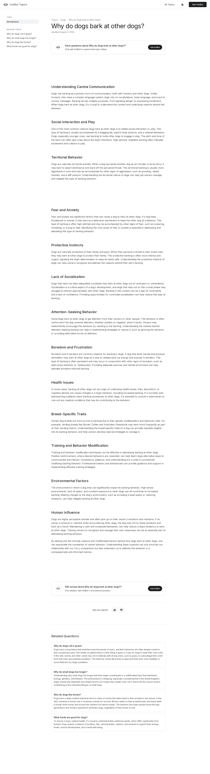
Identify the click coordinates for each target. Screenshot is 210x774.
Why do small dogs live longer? (21, 38)
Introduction (13, 21)
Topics (54, 20)
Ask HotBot (197, 4)
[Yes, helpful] (114, 610)
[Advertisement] (108, 67)
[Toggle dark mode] (182, 4)
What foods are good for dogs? (22, 46)
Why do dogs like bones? (19, 42)
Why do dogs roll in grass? (19, 34)
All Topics (169, 4)
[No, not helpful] (121, 610)
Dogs (63, 20)
